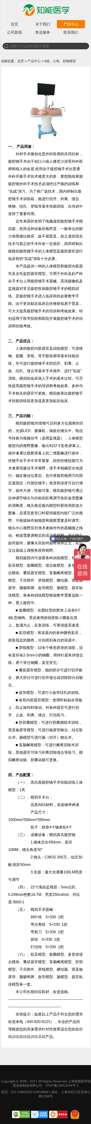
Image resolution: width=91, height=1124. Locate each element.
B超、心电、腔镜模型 (60, 61)
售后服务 (42, 32)
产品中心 (70, 24)
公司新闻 (14, 32)
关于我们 (42, 24)
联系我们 (70, 32)
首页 (14, 24)
